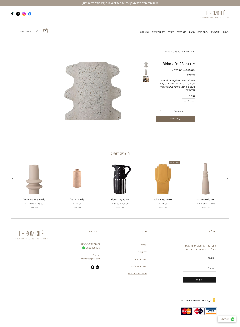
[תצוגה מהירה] (206, 178)
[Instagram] (24, 14)
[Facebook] (30, 14)
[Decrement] (193, 101)
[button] (45, 30)
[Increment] (184, 101)
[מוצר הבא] (12, 178)
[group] (120, 186)
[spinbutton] (188, 101)
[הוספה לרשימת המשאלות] (159, 111)
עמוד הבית (190, 51)
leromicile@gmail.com (90, 258)
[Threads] (18, 14)
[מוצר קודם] (227, 178)
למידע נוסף (190, 90)
